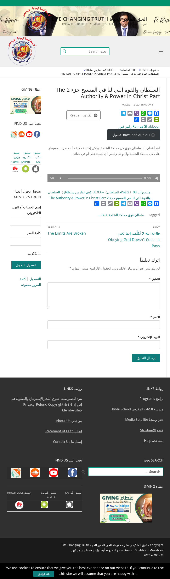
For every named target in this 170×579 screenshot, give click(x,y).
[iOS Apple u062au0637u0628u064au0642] (99, 3)
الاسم (155, 317)
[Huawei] (92, 3)
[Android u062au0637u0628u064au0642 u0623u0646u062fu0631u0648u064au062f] (107, 3)
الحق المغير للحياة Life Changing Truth (99, 19)
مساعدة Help (153, 440)
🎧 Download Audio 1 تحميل (133, 135)
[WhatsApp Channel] (122, 3)
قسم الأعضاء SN (151, 430)
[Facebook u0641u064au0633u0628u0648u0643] (159, 3)
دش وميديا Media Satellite (144, 419)
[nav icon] (160, 51)
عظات (102, 215)
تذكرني (32, 253)
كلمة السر (34, 233)
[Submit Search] (64, 51)
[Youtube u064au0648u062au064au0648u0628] (152, 3)
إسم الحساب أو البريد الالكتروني (26, 210)
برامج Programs (151, 398)
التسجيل (35, 279)
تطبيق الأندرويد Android (25, 157)
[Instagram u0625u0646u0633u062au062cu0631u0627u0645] (130, 3)
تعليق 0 (126, 104)
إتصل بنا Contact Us (67, 441)
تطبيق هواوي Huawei (15, 157)
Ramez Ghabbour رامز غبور (139, 126)
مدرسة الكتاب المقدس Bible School (137, 409)
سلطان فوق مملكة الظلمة (126, 215)
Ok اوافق (44, 574)
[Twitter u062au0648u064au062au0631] (137, 3)
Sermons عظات (143, 104)
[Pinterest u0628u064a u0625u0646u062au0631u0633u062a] (115, 3)
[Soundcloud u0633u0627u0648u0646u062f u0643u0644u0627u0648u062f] (145, 3)
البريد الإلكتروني (149, 337)
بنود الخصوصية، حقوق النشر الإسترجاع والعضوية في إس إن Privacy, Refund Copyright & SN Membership (46, 404)
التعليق (154, 279)
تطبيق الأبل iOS (37, 157)
